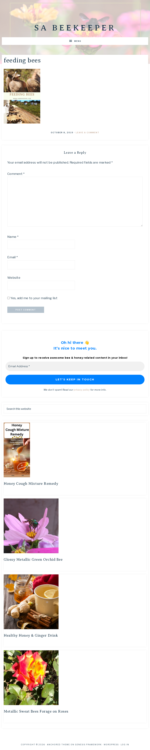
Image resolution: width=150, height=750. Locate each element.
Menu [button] (77, 41)
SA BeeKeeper (75, 27)
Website (13, 277)
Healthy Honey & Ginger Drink (31, 635)
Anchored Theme (58, 744)
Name (12, 237)
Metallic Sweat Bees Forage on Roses (36, 711)
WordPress (111, 744)
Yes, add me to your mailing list (33, 298)
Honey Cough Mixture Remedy (31, 484)
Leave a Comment (87, 132)
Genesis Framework (88, 744)
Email (12, 257)
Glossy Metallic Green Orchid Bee (33, 559)
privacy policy (82, 389)
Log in (125, 744)
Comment (16, 174)
